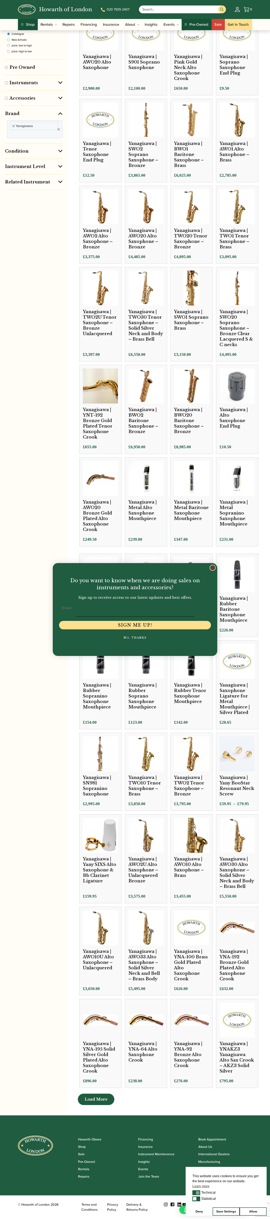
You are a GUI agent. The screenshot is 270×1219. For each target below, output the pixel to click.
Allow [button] (253, 1211)
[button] (196, 1192)
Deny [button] (199, 1211)
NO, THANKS (135, 637)
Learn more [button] (200, 1186)
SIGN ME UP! (135, 625)
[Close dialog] (212, 567)
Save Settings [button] (226, 1211)
